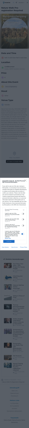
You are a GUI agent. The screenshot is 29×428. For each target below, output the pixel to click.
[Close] (25, 181)
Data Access (14, 247)
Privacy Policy (23, 247)
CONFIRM (9, 241)
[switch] (23, 214)
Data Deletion (5, 247)
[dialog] (14, 214)
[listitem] (14, 210)
